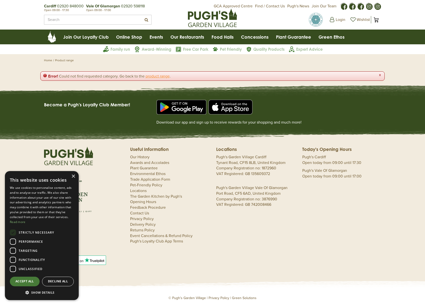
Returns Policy (142, 230)
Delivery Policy (143, 224)
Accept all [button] (24, 281)
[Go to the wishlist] (359, 19)
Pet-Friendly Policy (146, 185)
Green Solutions (244, 298)
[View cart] (376, 19)
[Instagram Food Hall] (369, 5)
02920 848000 (70, 6)
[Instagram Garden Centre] (377, 5)
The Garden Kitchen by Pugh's (156, 196)
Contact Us (139, 213)
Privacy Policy (142, 218)
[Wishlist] (359, 19)
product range (158, 76)
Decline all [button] (58, 281)
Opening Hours (143, 201)
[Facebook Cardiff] (352, 5)
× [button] (73, 176)
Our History (140, 157)
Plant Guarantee (144, 168)
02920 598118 (133, 6)
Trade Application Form (150, 179)
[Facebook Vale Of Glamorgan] (360, 5)
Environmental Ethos (148, 173)
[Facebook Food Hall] (344, 5)
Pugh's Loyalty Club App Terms (156, 241)
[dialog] (42, 235)
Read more (18, 222)
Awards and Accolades (149, 162)
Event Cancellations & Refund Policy (161, 235)
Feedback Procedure (148, 207)
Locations (138, 190)
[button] (42, 292)
